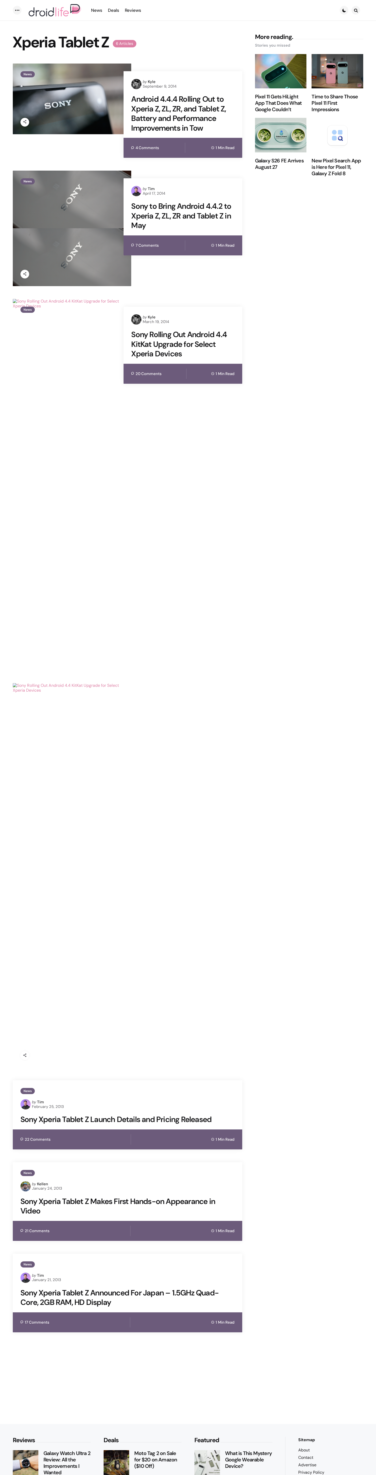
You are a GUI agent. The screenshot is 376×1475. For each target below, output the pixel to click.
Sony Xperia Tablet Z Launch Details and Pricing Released (116, 1119)
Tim (151, 188)
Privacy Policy (311, 1472)
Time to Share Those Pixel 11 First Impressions (335, 103)
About (304, 1450)
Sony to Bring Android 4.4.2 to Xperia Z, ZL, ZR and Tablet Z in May (181, 215)
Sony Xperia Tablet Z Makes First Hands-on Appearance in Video (117, 1206)
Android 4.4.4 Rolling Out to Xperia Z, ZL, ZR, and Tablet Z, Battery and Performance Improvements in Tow (178, 113)
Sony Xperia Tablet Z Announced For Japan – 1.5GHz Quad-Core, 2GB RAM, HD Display (119, 1297)
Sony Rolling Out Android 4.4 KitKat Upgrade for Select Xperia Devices (179, 344)
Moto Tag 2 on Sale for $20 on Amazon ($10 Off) (155, 1459)
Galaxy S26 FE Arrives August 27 (279, 164)
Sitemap (306, 1439)
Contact (305, 1457)
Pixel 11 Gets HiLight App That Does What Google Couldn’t (278, 103)
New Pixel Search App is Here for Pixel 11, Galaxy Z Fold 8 (336, 167)
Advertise (307, 1465)
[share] (24, 122)
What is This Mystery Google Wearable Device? (248, 1459)
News (28, 74)
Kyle (152, 81)
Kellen (42, 1184)
